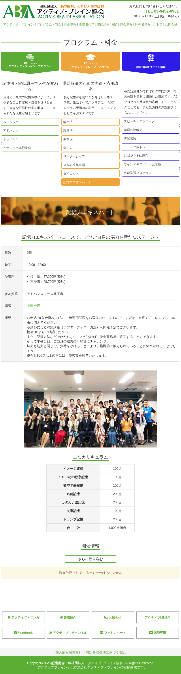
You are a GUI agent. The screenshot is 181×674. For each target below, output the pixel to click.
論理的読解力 (132, 130)
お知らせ (114, 617)
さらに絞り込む (90, 559)
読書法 (67, 130)
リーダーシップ (73, 156)
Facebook (25, 632)
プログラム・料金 (49, 24)
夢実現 (67, 139)
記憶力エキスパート (76, 182)
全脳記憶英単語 (73, 165)
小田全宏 (33, 306)
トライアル (10, 139)
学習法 (67, 122)
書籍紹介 (69, 617)
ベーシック (10, 122)
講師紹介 (103, 24)
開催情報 (70, 24)
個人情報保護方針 (68, 652)
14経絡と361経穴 (135, 155)
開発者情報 (143, 24)
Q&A (114, 24)
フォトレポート (114, 632)
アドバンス (10, 130)
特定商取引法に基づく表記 (106, 652)
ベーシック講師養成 (16, 147)
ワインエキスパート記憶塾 (141, 164)
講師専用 (159, 632)
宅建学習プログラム (137, 173)
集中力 (67, 147)
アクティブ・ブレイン (18, 24)
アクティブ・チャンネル (69, 632)
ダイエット (70, 173)
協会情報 (126, 24)
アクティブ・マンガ (25, 617)
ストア (157, 24)
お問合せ (171, 24)
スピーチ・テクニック (138, 121)
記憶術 (56, 663)
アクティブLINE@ (157, 617)
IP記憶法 (129, 138)
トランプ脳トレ (133, 147)
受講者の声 (86, 24)
